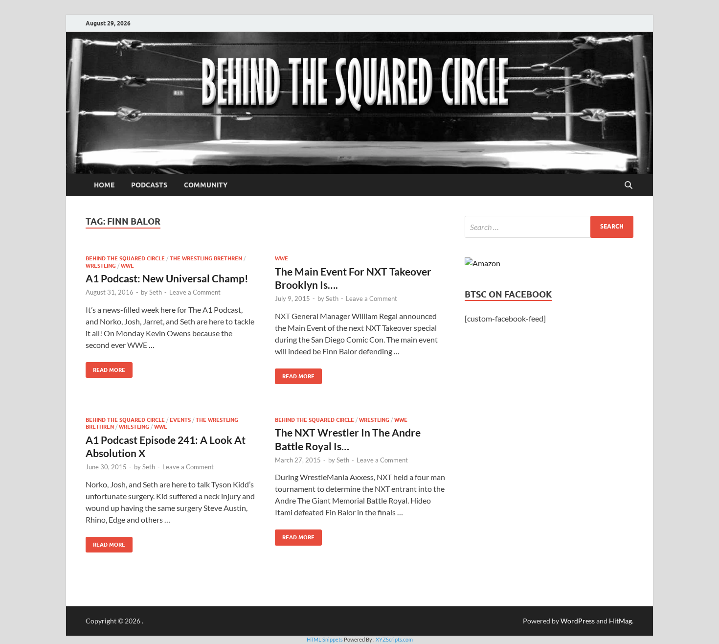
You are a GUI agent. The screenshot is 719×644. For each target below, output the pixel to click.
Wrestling (101, 265)
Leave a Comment (195, 292)
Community (205, 185)
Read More (105, 367)
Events (180, 419)
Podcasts (149, 185)
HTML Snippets (325, 639)
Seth (155, 292)
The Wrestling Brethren (206, 258)
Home (104, 185)
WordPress (578, 621)
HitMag (620, 621)
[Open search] (628, 185)
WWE (127, 265)
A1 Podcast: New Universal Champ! (167, 278)
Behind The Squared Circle (125, 258)
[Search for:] (549, 227)
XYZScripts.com (394, 639)
